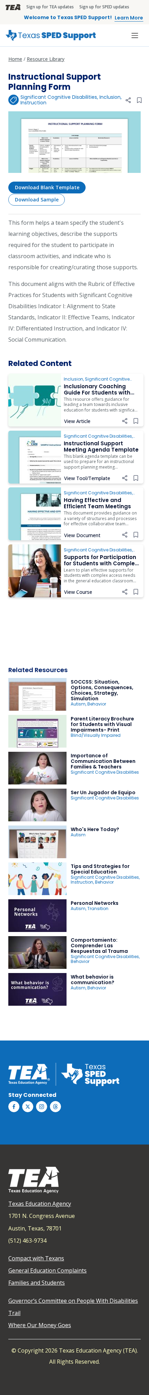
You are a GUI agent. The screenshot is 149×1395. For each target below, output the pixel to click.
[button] (128, 100)
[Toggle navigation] (134, 35)
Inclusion (110, 97)
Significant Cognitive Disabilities (58, 97)
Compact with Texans (36, 1258)
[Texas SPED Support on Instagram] (41, 1106)
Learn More (129, 17)
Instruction (33, 102)
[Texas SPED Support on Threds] (55, 1106)
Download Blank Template (47, 187)
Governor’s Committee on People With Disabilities (73, 1301)
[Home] (51, 35)
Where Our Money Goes (39, 1325)
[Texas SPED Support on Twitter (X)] (27, 1106)
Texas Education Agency (39, 1203)
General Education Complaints (47, 1270)
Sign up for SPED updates (104, 7)
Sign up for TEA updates (50, 7)
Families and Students (36, 1282)
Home (15, 59)
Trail (14, 1313)
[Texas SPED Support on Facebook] (13, 1106)
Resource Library (45, 59)
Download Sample (37, 199)
